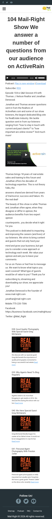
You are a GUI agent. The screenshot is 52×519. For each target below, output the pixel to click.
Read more (19, 403)
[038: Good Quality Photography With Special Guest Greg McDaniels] (26, 350)
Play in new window (24, 83)
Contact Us (37, 511)
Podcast (21, 511)
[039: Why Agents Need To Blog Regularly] (26, 391)
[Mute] (36, 78)
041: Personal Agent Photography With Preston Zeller (23, 451)
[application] (26, 77)
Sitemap (11, 511)
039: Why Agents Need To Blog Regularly (25, 373)
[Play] (7, 78)
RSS (19, 88)
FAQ (28, 511)
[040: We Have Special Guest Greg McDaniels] (26, 429)
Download (41, 83)
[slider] (41, 77)
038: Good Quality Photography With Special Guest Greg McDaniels (25, 331)
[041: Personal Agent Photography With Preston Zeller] (26, 470)
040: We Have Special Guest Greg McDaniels (24, 411)
